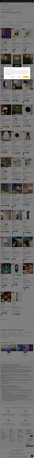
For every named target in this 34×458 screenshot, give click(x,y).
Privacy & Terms (7, 74)
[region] (17, 73)
